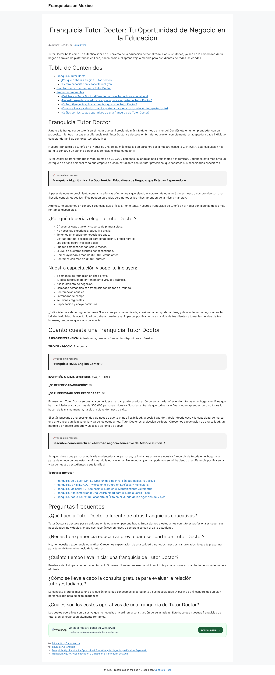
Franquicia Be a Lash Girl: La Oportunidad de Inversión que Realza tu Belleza (105, 480)
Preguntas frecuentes (70, 92)
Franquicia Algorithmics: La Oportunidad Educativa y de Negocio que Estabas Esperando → (119, 180)
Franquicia (69, 646)
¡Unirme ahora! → (210, 630)
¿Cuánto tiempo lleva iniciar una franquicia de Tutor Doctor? (99, 104)
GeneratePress (162, 669)
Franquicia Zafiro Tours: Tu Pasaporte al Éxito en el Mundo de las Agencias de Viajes (110, 497)
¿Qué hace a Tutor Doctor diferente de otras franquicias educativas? (104, 96)
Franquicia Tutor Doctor (71, 76)
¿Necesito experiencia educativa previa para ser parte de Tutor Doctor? (106, 100)
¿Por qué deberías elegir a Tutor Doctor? (86, 80)
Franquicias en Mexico (70, 5)
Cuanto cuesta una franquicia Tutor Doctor (83, 88)
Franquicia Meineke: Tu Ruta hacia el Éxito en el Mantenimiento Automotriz (104, 488)
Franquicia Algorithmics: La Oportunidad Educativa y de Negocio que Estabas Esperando (99, 650)
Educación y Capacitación (66, 643)
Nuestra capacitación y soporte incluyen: (87, 84)
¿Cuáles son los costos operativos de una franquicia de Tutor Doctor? (105, 112)
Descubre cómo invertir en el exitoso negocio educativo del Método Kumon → (109, 443)
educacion (57, 646)
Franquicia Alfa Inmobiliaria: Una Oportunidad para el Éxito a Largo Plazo (103, 492)
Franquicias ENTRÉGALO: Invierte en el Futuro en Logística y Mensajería (102, 484)
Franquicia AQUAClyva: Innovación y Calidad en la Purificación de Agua (90, 653)
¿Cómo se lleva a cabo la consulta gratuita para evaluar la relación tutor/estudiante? (114, 108)
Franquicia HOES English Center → (78, 364)
